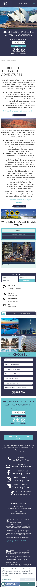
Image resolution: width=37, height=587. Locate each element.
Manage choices (6, 579)
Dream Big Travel (20, 473)
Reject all (27, 579)
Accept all (27, 584)
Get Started (18, 46)
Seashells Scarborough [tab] (18, 234)
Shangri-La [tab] (18, 230)
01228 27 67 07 (23, 3)
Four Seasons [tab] (18, 238)
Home (2, 60)
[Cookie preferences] (3, 584)
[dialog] (18, 577)
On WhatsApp (23, 494)
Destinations (8, 60)
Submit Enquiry (27, 280)
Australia (14, 60)
